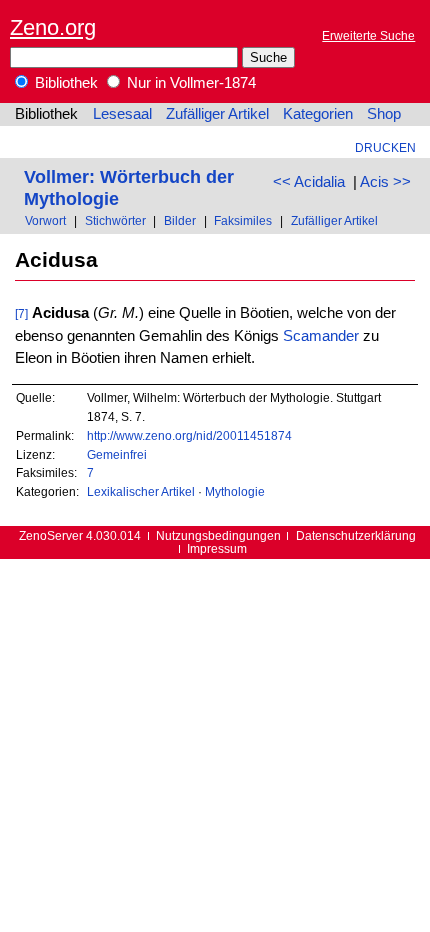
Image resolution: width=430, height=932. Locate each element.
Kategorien (318, 114)
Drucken (385, 147)
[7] (21, 313)
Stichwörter (115, 220)
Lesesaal (122, 114)
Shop (384, 114)
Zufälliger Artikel (217, 114)
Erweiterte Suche (368, 35)
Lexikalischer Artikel (141, 491)
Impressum (217, 548)
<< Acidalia (309, 182)
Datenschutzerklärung (356, 535)
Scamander (321, 336)
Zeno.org (53, 27)
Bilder (180, 220)
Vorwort (45, 220)
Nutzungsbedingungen (218, 535)
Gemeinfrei (117, 454)
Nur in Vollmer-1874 (189, 83)
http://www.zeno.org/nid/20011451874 (189, 435)
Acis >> (385, 182)
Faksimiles (243, 220)
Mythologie (235, 491)
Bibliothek (64, 83)
